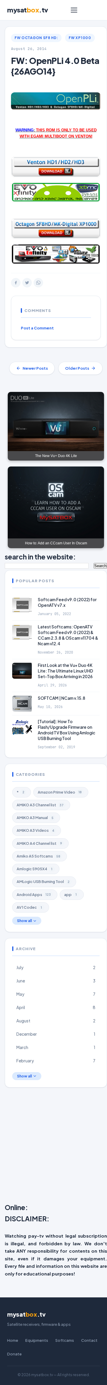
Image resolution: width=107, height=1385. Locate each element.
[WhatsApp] (38, 282)
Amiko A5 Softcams (38, 856)
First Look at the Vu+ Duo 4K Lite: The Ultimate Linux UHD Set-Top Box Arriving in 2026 (65, 671)
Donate (14, 1354)
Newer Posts (35, 368)
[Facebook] (16, 282)
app (70, 894)
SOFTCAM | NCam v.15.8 (61, 698)
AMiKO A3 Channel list (40, 804)
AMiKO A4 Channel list (39, 843)
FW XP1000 (80, 38)
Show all (24, 920)
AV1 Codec (29, 907)
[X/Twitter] (27, 282)
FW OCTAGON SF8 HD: (36, 38)
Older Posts (77, 368)
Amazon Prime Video (60, 792)
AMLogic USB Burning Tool (43, 881)
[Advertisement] (53, 1146)
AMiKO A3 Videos (35, 830)
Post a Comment (37, 328)
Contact (89, 1340)
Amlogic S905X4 (34, 868)
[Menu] (74, 10)
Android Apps (34, 894)
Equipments (36, 1340)
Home (12, 1340)
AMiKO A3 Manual (35, 817)
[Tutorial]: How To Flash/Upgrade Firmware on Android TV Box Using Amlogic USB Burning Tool (66, 730)
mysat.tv (27, 10)
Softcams (64, 1340)
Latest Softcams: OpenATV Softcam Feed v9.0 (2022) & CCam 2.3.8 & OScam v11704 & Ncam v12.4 (68, 635)
